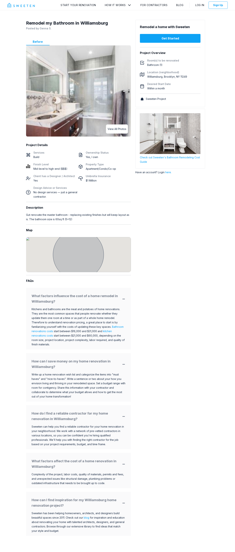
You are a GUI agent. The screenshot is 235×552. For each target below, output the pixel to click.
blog (86, 517)
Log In (199, 5)
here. (168, 172)
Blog (179, 5)
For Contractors (154, 5)
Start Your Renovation (78, 5)
